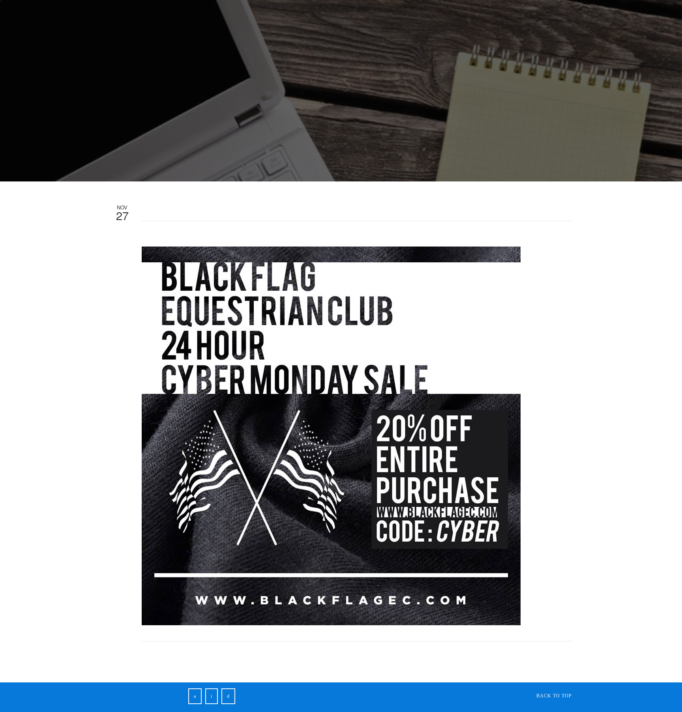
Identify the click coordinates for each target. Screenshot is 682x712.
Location (482, 17)
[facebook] (195, 696)
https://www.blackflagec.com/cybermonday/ (271, 236)
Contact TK (454, 19)
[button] (530, 18)
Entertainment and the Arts (293, 19)
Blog (419, 19)
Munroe (358, 19)
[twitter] (211, 696)
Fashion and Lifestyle (207, 19)
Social (391, 19)
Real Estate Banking (132, 19)
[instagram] (228, 696)
